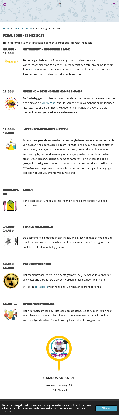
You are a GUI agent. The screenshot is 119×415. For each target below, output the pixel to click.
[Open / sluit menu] (114, 5)
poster (32, 69)
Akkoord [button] (106, 408)
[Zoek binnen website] (5, 5)
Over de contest (22, 28)
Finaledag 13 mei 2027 (48, 28)
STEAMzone (48, 102)
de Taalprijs (41, 286)
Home (6, 28)
